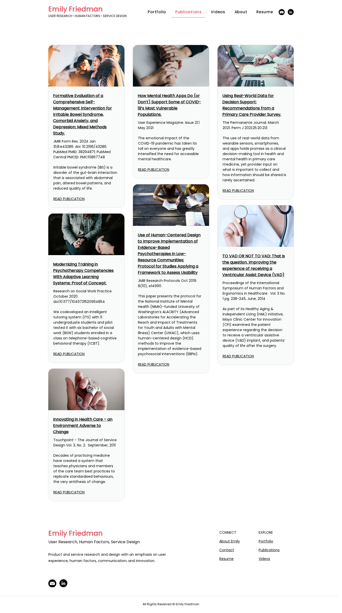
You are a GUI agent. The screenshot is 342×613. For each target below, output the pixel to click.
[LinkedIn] (291, 12)
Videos (264, 558)
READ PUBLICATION (69, 198)
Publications (269, 549)
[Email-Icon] (282, 12)
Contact (226, 549)
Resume (226, 558)
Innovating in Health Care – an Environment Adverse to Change (82, 425)
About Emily (229, 541)
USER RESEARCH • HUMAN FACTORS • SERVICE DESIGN (87, 16)
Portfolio (266, 541)
